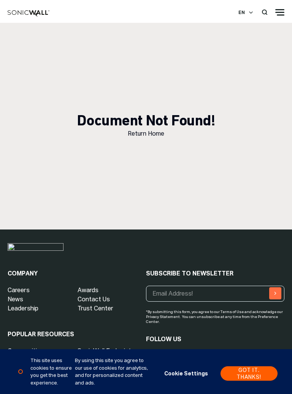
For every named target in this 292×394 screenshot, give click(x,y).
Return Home (146, 133)
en (241, 12)
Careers (19, 290)
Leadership (23, 308)
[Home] (28, 13)
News (15, 299)
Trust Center (95, 308)
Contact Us (94, 299)
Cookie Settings (186, 373)
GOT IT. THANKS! (248, 373)
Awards (88, 290)
